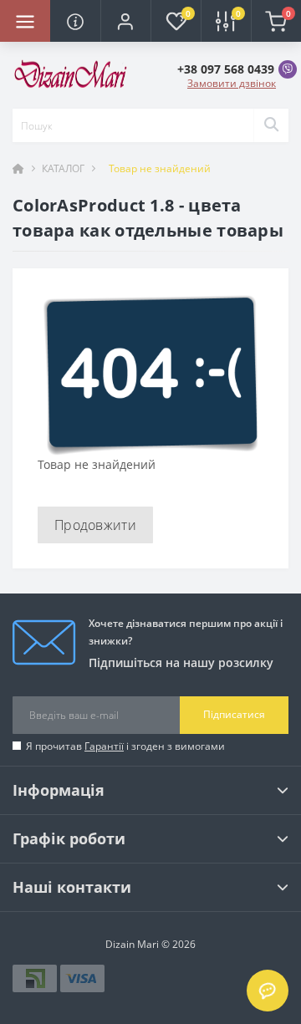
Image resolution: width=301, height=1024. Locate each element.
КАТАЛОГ (63, 168)
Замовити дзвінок (231, 83)
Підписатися (234, 714)
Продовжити (95, 525)
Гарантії (104, 746)
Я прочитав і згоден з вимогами (125, 746)
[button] (125, 21)
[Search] (270, 125)
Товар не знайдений (160, 168)
